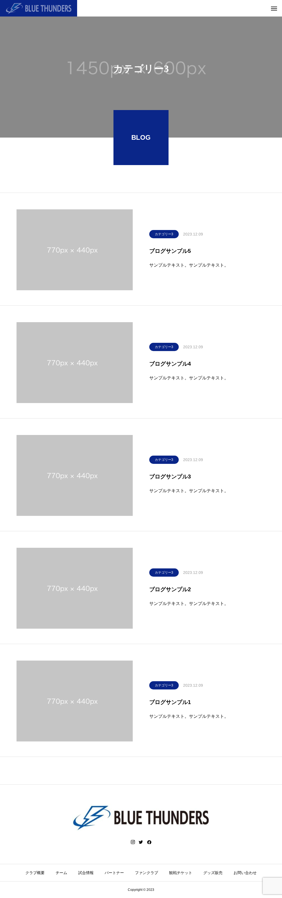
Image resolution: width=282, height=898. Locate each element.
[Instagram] (133, 842)
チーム (61, 872)
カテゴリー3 (164, 234)
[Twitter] (141, 842)
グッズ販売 (213, 872)
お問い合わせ (245, 872)
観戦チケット (180, 872)
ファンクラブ (146, 872)
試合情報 (86, 872)
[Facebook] (149, 842)
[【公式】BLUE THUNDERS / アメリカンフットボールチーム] (38, 8)
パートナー (114, 872)
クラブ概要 (35, 872)
